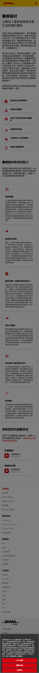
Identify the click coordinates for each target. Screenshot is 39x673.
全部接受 (19, 670)
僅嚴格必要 (19, 665)
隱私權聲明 (13, 656)
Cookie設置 (19, 660)
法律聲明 (19, 656)
